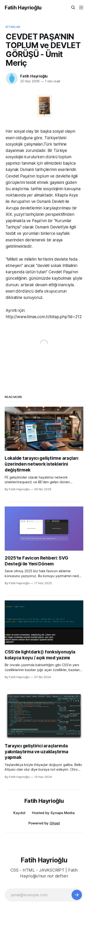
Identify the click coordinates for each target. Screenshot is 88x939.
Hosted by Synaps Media (53, 813)
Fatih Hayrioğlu (23, 7)
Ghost (55, 823)
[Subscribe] (77, 895)
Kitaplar (13, 27)
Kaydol (19, 813)
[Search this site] (73, 7)
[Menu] (81, 7)
